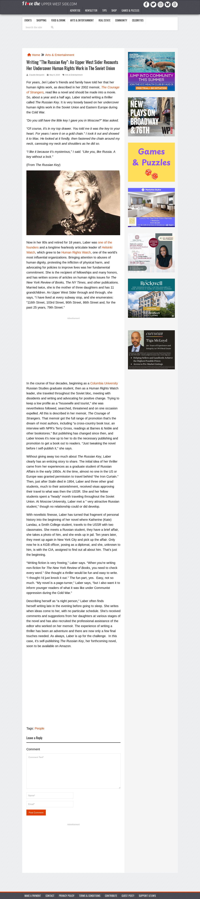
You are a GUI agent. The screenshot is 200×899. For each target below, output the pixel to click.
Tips (104, 10)
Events (28, 20)
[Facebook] (146, 4)
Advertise (75, 10)
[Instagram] (161, 4)
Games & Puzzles (130, 10)
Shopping (41, 20)
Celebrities (137, 20)
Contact (49, 896)
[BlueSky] (168, 4)
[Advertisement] (73, 344)
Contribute (111, 896)
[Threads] (175, 4)
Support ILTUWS (147, 896)
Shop (114, 10)
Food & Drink (58, 20)
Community (121, 20)
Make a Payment (33, 896)
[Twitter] (154, 4)
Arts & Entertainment (82, 20)
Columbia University (104, 383)
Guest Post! (128, 896)
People (39, 728)
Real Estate (104, 20)
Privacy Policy (66, 896)
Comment (33, 749)
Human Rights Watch (76, 252)
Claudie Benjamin (36, 75)
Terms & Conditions (89, 896)
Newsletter (91, 10)
